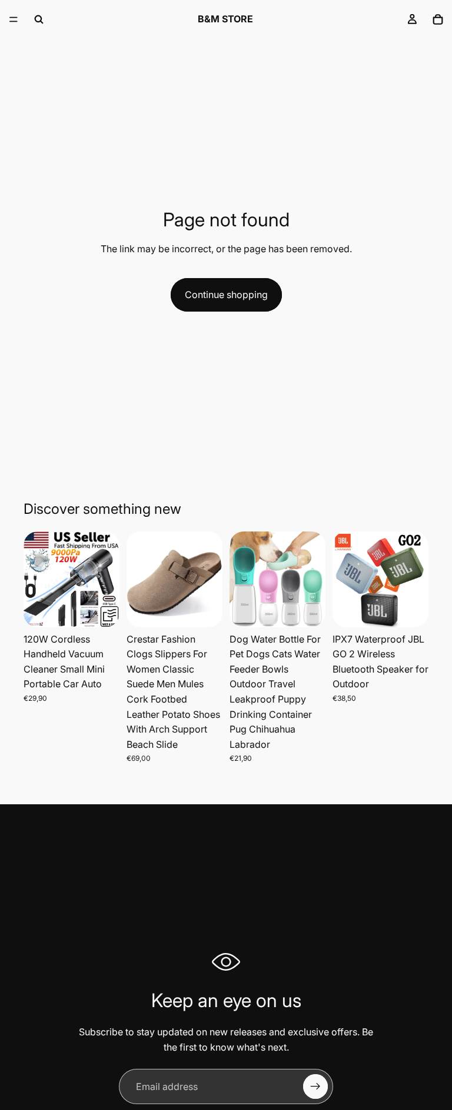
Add (111, 608)
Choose (214, 608)
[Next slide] (106, 579)
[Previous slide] (36, 579)
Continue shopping (226, 294)
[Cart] (438, 19)
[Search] (39, 19)
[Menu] (13, 19)
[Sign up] (315, 1086)
